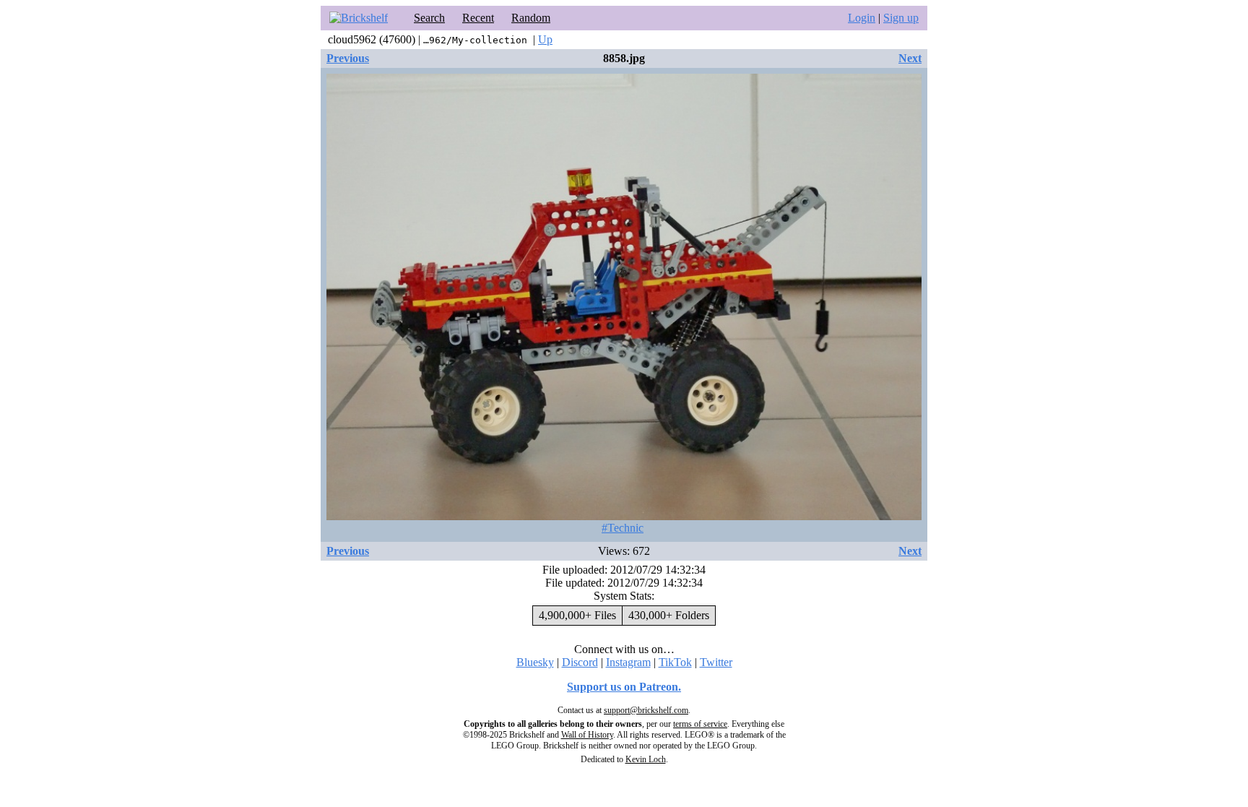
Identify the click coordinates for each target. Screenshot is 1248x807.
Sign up (901, 18)
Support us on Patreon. (624, 687)
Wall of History (587, 735)
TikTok (675, 662)
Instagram (628, 662)
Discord (580, 662)
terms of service (700, 724)
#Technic (623, 528)
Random (530, 18)
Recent (478, 18)
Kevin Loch (645, 759)
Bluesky (535, 662)
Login (861, 18)
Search (429, 18)
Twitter (716, 662)
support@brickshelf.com (646, 710)
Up (545, 39)
